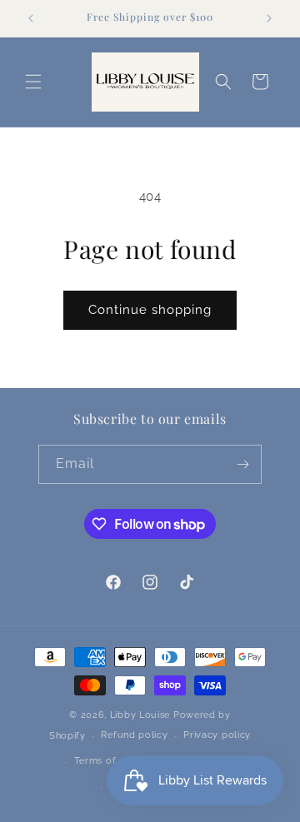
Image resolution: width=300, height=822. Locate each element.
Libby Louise (140, 715)
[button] (33, 81)
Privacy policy (217, 735)
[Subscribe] (242, 464)
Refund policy (134, 735)
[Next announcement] (269, 18)
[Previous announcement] (30, 18)
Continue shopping (150, 309)
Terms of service (113, 760)
